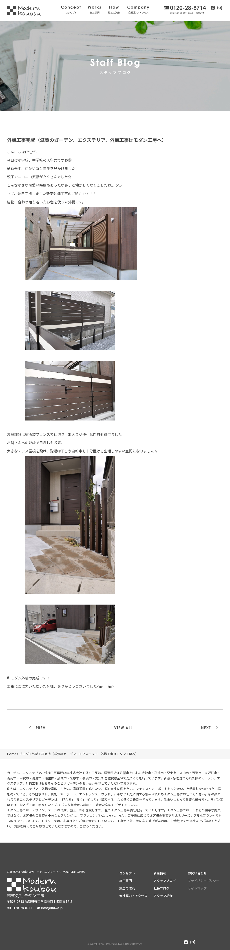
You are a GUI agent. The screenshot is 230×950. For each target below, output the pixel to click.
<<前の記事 (32, 726)
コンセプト (71, 10)
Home (11, 754)
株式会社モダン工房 (24, 11)
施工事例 (94, 10)
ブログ (24, 754)
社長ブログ (161, 888)
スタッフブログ (165, 880)
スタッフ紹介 (163, 895)
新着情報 (160, 873)
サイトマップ (197, 888)
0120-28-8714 (185, 10)
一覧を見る (115, 726)
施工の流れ (114, 10)
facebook (213, 8)
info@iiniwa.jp (52, 908)
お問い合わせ (197, 873)
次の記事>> (197, 726)
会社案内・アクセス (138, 10)
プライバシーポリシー (203, 880)
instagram (219, 8)
